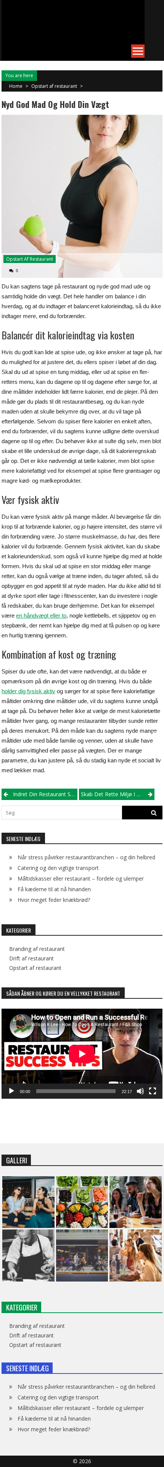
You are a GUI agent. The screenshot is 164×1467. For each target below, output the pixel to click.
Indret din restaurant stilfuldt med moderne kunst (45, 794)
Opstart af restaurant (54, 86)
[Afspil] (11, 1091)
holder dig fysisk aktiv (28, 691)
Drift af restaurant (31, 958)
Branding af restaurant (37, 949)
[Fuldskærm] (152, 1091)
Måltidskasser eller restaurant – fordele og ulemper (81, 878)
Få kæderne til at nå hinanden (54, 889)
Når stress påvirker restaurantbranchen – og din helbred (86, 857)
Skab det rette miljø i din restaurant (117, 794)
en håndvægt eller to (41, 615)
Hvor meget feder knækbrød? (54, 899)
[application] (82, 1054)
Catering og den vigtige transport (58, 867)
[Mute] (140, 1091)
